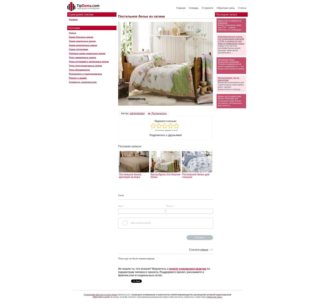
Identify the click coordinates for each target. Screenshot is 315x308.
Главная (180, 8)
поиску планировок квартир (187, 268)
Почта (170, 206)
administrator (137, 113)
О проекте (207, 8)
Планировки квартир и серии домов (100, 295)
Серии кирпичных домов (82, 41)
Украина (73, 19)
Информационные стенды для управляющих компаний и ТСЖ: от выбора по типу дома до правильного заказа (231, 40)
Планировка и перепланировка (85, 74)
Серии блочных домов (81, 37)
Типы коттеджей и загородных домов (89, 61)
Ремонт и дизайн (78, 78)
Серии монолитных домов (83, 45)
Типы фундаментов (79, 70)
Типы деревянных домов (82, 57)
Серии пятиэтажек (78, 49)
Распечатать (159, 113)
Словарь (194, 8)
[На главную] (83, 6)
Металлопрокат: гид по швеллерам (228, 79)
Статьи (242, 8)
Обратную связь (214, 297)
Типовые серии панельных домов (87, 53)
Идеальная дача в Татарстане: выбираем (228, 60)
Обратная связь (226, 8)
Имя (121, 206)
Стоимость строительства (82, 82)
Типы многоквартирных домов (85, 66)
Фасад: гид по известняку (229, 96)
